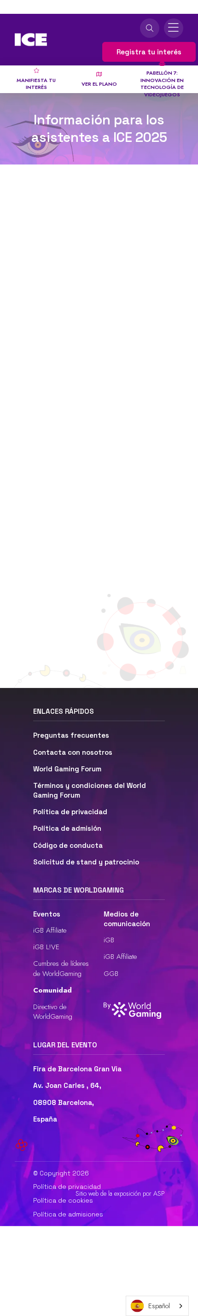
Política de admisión (67, 828)
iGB (109, 940)
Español (159, 1306)
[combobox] (157, 1306)
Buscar (149, 28)
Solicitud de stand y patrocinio (86, 862)
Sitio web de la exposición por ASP (120, 1193)
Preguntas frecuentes (71, 735)
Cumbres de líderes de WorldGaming (61, 968)
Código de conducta (68, 845)
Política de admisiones (68, 1214)
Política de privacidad (70, 811)
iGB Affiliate (49, 930)
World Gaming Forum (67, 768)
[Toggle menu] (173, 28)
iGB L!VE (46, 947)
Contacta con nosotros (72, 752)
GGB (111, 974)
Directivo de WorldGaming (52, 1012)
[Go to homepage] (31, 39)
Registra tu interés (148, 51)
